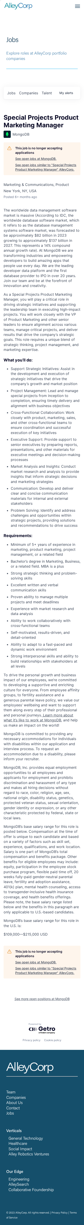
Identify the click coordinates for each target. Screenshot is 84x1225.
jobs (11, 93)
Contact (13, 1108)
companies (28, 93)
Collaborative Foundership (31, 1190)
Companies (16, 1098)
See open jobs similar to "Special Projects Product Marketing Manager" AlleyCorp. (45, 167)
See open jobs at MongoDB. (35, 159)
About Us (14, 1103)
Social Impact (20, 1149)
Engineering (19, 1180)
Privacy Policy (60, 1213)
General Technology (26, 1139)
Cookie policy (52, 1040)
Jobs (10, 1114)
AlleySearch (19, 1185)
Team (10, 1093)
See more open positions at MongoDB (42, 999)
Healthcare (18, 1144)
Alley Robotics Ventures (29, 1154)
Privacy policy (32, 1040)
